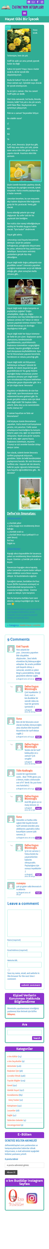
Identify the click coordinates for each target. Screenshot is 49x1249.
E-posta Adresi (11, 1159)
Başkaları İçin (13, 1071)
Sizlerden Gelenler (15, 1120)
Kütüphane (12, 1106)
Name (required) (14, 940)
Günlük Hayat (26, 625)
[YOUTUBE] (29, 2)
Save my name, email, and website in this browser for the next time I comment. (23, 976)
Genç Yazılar (13, 1100)
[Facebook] (37, 2)
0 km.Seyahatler (14, 1061)
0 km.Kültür (12, 1056)
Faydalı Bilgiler (13, 1080)
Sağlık (9, 1115)
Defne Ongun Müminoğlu (32, 688)
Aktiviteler (11, 1066)
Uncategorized (13, 1125)
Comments (8, 28)
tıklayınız (11, 1014)
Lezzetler (36, 625)
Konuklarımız (13, 1095)
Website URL (12, 960)
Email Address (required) (17, 950)
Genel (9, 1085)
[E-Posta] (33, 2)
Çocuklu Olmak (13, 1076)
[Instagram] (42, 2)
